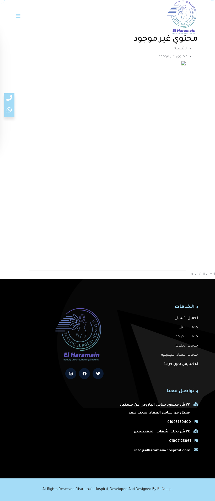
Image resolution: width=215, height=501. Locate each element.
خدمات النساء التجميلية (179, 355)
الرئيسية (180, 49)
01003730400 (179, 422)
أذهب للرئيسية (203, 275)
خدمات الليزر (188, 327)
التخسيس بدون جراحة (181, 364)
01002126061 (180, 441)
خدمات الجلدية (187, 346)
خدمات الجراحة (187, 337)
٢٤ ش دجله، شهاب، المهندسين (162, 432)
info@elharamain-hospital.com (162, 451)
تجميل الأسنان (186, 318)
